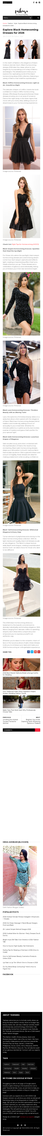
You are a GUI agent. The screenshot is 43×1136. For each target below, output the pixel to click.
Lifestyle (33, 1068)
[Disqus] (21, 758)
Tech (27, 1072)
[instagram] (39, 2)
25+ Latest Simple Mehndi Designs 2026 (17, 929)
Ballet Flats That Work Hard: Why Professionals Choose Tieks (19, 711)
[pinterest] (36, 2)
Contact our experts (27, 1117)
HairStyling (7, 1068)
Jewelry (24, 1068)
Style (15, 23)
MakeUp (7, 1072)
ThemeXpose (21, 1133)
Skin (14, 1072)
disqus (38, 730)
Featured (15, 1064)
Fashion (10, 23)
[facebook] (33, 2)
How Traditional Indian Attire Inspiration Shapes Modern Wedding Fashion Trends (19, 692)
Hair (23, 1064)
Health (16, 1068)
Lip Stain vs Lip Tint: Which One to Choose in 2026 (20, 962)
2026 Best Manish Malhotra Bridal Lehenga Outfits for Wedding (20, 674)
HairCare (31, 1064)
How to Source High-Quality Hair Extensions (18, 946)
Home (5, 23)
